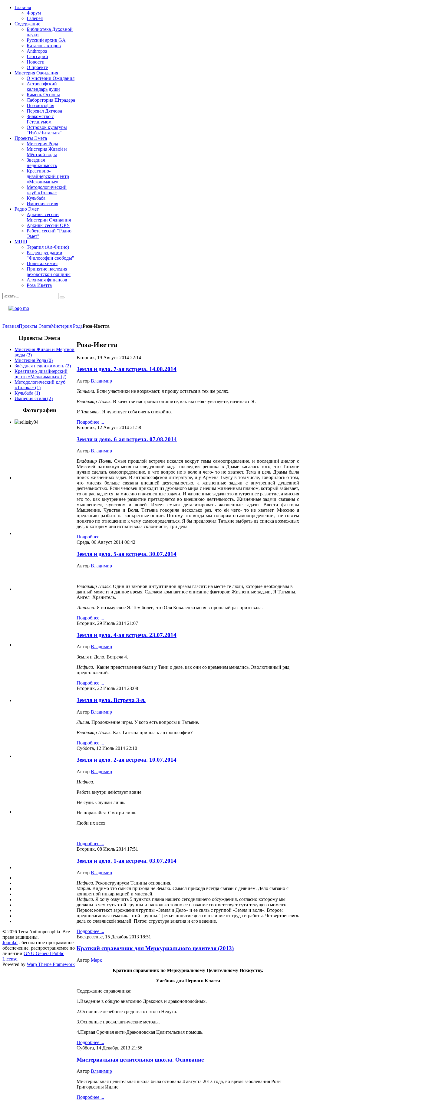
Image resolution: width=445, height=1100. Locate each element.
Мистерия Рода (67, 326)
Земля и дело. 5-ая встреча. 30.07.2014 (126, 554)
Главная (10, 326)
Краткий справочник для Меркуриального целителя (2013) (155, 948)
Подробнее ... (90, 422)
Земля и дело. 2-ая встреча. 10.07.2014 (126, 760)
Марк (96, 960)
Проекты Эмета (35, 326)
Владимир (101, 380)
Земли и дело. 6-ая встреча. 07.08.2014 (127, 439)
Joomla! (10, 942)
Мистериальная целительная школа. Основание (140, 1059)
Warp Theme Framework (51, 964)
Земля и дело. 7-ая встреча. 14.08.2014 (126, 369)
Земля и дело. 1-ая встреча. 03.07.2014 (126, 861)
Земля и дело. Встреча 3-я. (111, 700)
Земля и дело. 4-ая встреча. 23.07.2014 (126, 635)
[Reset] (62, 297)
